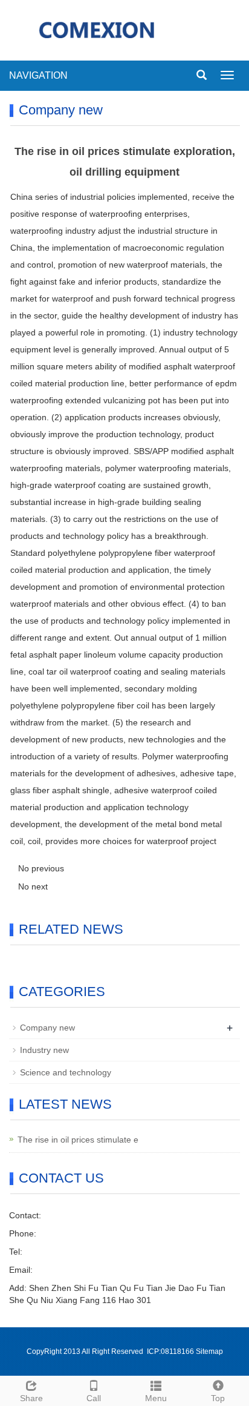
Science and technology (65, 1072)
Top (218, 1398)
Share (31, 1398)
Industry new (44, 1050)
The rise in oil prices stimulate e (78, 1139)
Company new (47, 1027)
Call (93, 1398)
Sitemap (209, 1351)
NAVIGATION (38, 75)
